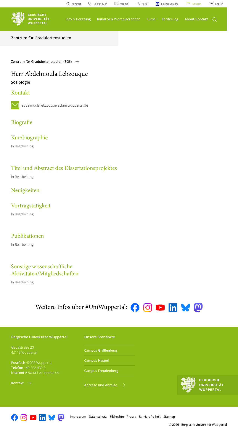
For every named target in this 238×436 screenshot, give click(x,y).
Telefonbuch (100, 3)
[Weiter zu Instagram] (147, 307)
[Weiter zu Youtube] (160, 307)
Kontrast (76, 3)
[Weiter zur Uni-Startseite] (36, 19)
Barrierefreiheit (150, 417)
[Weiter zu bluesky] (185, 307)
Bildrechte (117, 417)
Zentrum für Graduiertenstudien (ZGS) (42, 61)
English (219, 3)
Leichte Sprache (169, 3)
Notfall (145, 3)
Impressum (78, 417)
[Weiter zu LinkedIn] (172, 307)
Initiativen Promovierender (118, 19)
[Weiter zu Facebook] (135, 307)
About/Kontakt (196, 19)
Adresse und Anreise (101, 385)
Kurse (151, 19)
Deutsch (196, 3)
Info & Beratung (78, 19)
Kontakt (18, 383)
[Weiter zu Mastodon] (198, 307)
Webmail (124, 3)
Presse (131, 417)
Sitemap (169, 417)
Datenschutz (98, 417)
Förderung (170, 19)
